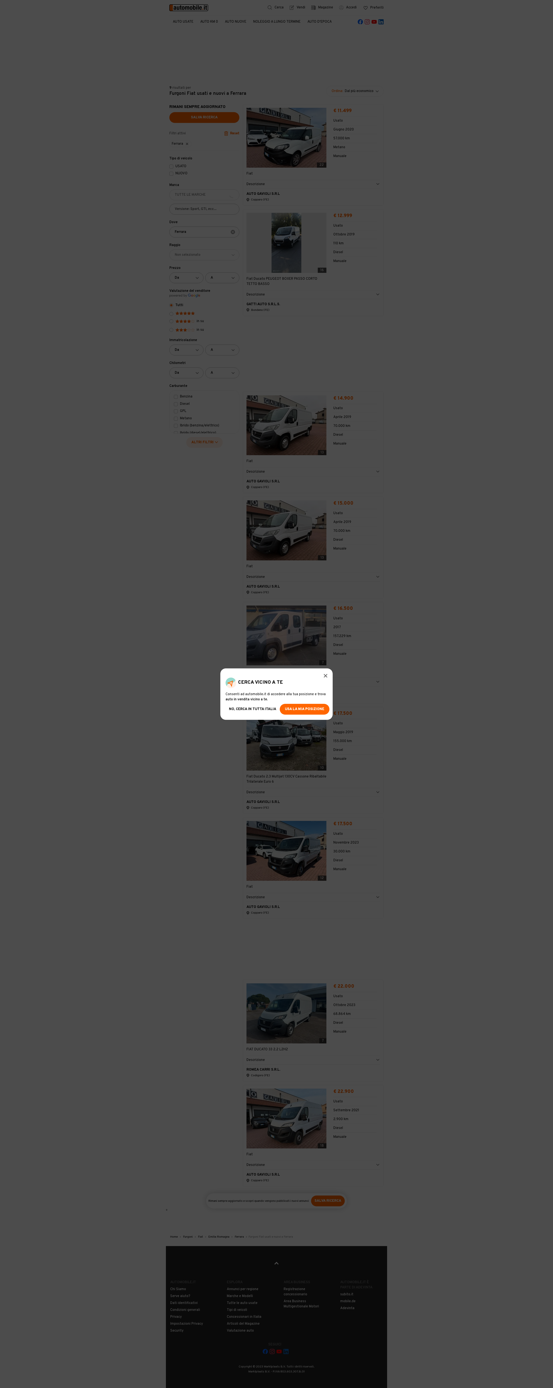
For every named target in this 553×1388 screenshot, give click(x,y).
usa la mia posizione (304, 709)
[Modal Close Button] (325, 676)
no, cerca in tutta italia (252, 709)
